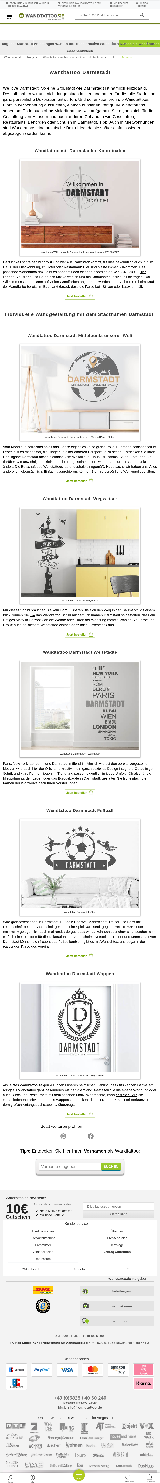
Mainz (131, 927)
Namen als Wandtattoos (139, 44)
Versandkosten (43, 1252)
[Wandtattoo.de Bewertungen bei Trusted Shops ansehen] (43, 1312)
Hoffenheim (11, 931)
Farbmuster (43, 1245)
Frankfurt (119, 927)
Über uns (117, 1231)
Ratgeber (33, 57)
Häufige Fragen (43, 1231)
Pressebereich (117, 1238)
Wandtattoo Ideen (69, 44)
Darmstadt (127, 57)
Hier (143, 272)
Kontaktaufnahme (43, 1238)
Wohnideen (121, 1321)
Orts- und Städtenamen (93, 57)
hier (32, 615)
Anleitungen (44, 44)
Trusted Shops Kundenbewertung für (48, 1342)
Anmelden (118, 1214)
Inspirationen (121, 1306)
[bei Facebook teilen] (82, 1137)
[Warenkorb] (149, 1478)
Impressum (43, 1259)
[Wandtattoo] (41, 16)
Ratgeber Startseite (17, 44)
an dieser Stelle (126, 1095)
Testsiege (117, 1245)
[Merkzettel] (127, 1478)
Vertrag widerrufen (117, 1252)
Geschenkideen (80, 51)
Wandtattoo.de (13, 57)
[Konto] (10, 1478)
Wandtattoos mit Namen (58, 57)
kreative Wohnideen (102, 44)
